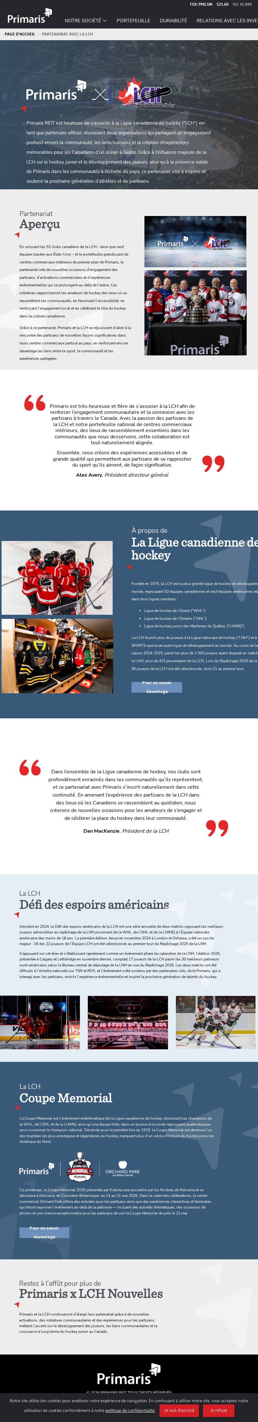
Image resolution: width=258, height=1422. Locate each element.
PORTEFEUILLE (133, 20)
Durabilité (173, 20)
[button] (86, 17)
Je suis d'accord (179, 1411)
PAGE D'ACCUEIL (20, 34)
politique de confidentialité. (130, 1411)
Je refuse (218, 1411)
